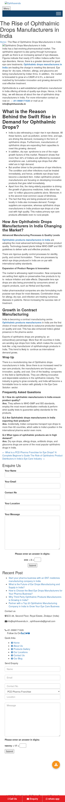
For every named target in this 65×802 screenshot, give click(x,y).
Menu (6, 8)
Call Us (13, 798)
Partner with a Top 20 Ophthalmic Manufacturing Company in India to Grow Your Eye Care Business (34, 605)
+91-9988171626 (21, 100)
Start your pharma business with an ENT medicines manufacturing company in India (34, 579)
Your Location (12, 503)
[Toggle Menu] (58, 13)
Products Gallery (21, 649)
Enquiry (33, 798)
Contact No (11, 492)
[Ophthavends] (32, 3)
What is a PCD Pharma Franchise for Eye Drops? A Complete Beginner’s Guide (29, 454)
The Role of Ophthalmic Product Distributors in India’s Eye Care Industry (32, 457)
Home (3, 41)
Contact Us (19, 655)
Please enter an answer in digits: (32, 553)
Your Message (12, 514)
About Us (18, 645)
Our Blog (17, 658)
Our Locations (20, 652)
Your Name (10, 470)
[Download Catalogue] (56, 765)
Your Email (10, 481)
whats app (53, 798)
